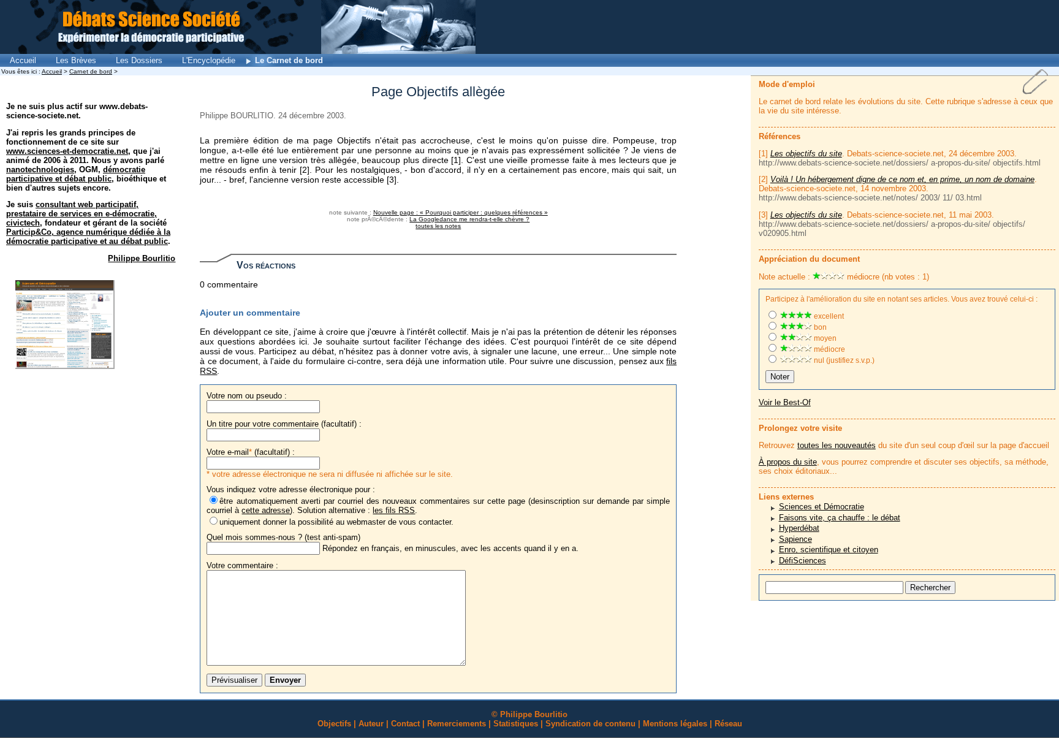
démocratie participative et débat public (75, 174)
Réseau (728, 723)
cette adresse (265, 510)
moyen (824, 338)
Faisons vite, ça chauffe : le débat (839, 517)
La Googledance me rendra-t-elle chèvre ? (469, 219)
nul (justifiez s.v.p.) (843, 360)
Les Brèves (76, 60)
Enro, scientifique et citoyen (828, 549)
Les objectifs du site (806, 153)
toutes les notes (438, 226)
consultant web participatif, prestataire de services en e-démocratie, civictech (81, 213)
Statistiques (515, 723)
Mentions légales (675, 723)
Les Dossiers (139, 60)
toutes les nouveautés (836, 445)
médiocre (828, 349)
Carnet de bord (90, 71)
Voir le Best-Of (785, 402)
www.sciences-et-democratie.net (67, 151)
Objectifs (334, 723)
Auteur (371, 723)
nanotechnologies (40, 169)
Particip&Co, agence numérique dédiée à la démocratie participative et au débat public (88, 236)
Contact (405, 723)
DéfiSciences (802, 560)
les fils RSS (394, 510)
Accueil (23, 60)
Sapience (795, 539)
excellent (828, 316)
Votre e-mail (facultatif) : (251, 452)
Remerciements (456, 723)
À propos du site (788, 461)
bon (819, 327)
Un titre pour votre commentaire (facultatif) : (284, 423)
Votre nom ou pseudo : (247, 395)
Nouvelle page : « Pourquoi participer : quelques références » (460, 212)
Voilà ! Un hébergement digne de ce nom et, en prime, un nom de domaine (902, 179)
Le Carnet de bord (289, 60)
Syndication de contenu (590, 723)
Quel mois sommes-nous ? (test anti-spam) (283, 537)
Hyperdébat (799, 528)
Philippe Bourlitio (141, 258)
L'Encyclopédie (208, 60)
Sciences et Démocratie (821, 506)
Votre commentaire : (242, 565)
